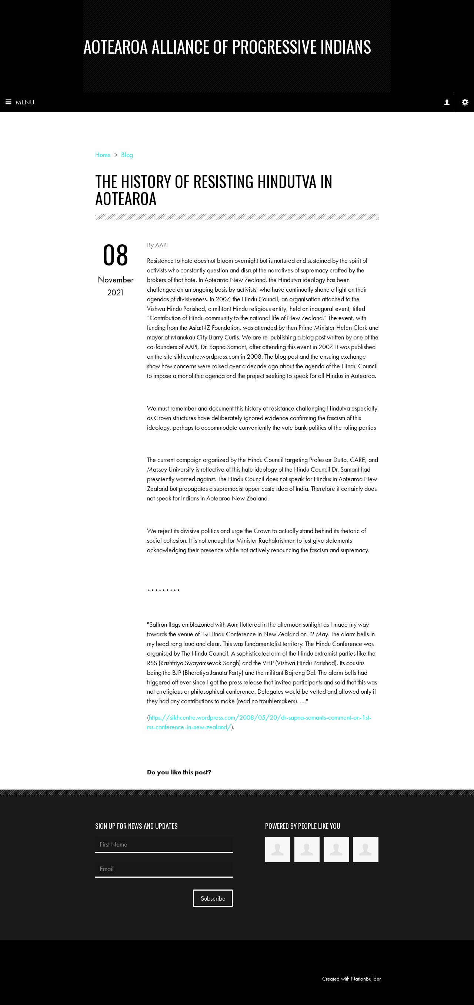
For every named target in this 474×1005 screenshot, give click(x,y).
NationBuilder (366, 978)
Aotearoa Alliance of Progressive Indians (227, 46)
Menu (25, 102)
